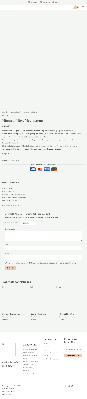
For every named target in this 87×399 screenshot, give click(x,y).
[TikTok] (72, 386)
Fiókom (46, 347)
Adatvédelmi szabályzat (52, 359)
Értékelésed (10, 229)
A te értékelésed (12, 222)
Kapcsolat (47, 350)
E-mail (7, 253)
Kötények (26, 371)
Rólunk (46, 344)
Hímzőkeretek (28, 365)
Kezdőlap (5, 112)
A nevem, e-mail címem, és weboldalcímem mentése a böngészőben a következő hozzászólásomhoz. (41, 263)
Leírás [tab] (4, 183)
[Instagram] (69, 386)
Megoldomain (6, 394)
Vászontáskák (27, 368)
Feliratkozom (73, 355)
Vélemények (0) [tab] (14, 183)
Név (7, 244)
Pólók (25, 358)
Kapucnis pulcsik (28, 352)
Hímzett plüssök (15, 112)
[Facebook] (65, 386)
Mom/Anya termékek (30, 349)
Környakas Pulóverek (30, 355)
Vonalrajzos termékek (30, 361)
